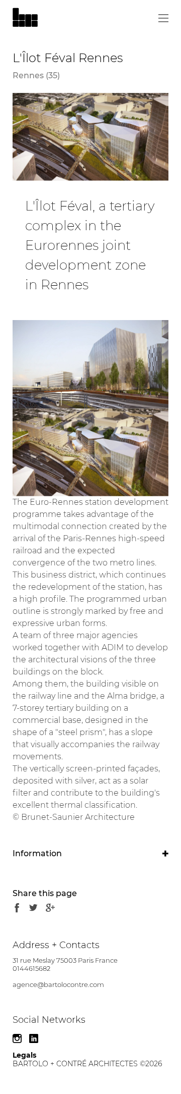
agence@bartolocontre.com (58, 984)
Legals (24, 1055)
